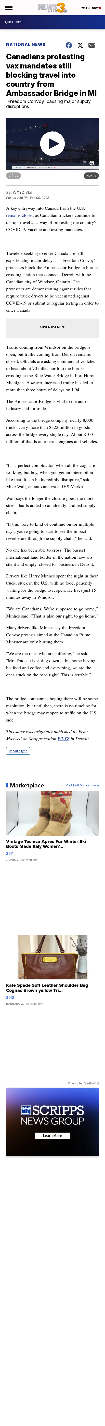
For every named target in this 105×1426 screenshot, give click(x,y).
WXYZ (63, 738)
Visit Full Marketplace (82, 785)
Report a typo (18, 751)
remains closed (20, 215)
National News (26, 44)
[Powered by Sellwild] (91, 1083)
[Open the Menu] (8, 7)
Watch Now (90, 7)
